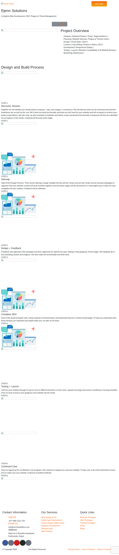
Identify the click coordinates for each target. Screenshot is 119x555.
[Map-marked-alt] (28, 543)
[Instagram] (23, 543)
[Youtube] (17, 543)
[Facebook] (5, 543)
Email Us (13, 523)
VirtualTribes (22, 549)
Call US (12, 517)
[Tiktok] (11, 543)
